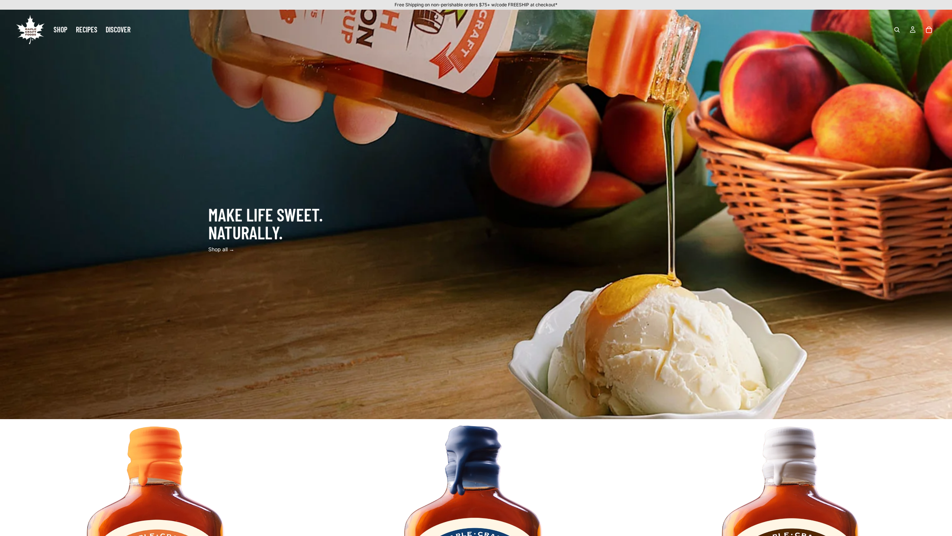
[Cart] (929, 29)
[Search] (897, 29)
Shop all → (221, 249)
